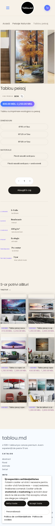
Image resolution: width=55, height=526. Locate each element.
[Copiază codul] (22, 96)
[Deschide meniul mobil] (8, 8)
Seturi (5, 469)
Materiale (6, 150)
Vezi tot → (6, 289)
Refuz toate (11, 503)
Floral (4, 462)
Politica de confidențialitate (17, 516)
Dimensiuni (6, 121)
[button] (49, 34)
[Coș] (47, 8)
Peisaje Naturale (21, 23)
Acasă (6, 23)
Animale (6, 465)
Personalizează (13, 511)
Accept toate (36, 503)
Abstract (6, 459)
